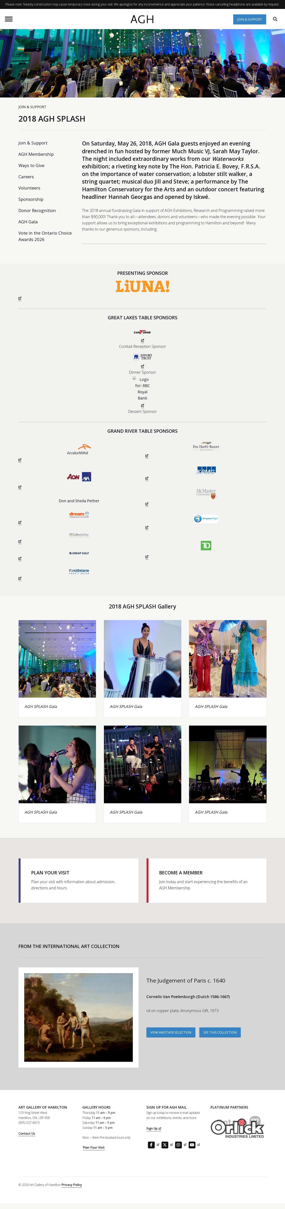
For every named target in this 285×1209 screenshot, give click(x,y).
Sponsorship (30, 199)
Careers (26, 176)
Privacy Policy (72, 1185)
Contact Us (26, 1133)
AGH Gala (28, 222)
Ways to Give (31, 165)
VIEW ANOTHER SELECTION (170, 1032)
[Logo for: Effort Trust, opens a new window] (142, 360)
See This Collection (220, 1032)
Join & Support (249, 19)
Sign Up (152, 1128)
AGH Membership (36, 154)
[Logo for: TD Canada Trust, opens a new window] (206, 548)
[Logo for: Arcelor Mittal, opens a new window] (79, 452)
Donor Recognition (37, 210)
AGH (142, 19)
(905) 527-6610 (29, 1122)
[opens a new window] (142, 290)
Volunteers (29, 188)
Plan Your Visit (94, 1147)
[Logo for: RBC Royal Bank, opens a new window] (142, 392)
